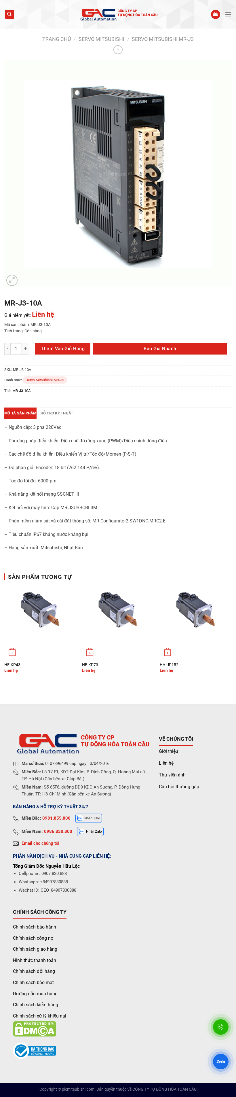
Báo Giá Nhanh (160, 348)
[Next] (231, 635)
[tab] (20, 413)
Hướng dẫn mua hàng (35, 993)
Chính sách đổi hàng (34, 971)
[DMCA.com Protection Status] (34, 1028)
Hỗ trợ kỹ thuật (57, 413)
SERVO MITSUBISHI (101, 39)
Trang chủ (56, 39)
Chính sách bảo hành (34, 927)
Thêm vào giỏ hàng (63, 348)
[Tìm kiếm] (9, 14)
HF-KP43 (12, 664)
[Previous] (4, 635)
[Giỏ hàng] (215, 14)
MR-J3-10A (21, 391)
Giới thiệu (168, 751)
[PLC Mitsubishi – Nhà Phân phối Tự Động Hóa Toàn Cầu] (118, 14)
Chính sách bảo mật (33, 982)
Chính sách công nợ (33, 938)
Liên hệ (166, 763)
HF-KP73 (90, 664)
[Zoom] (12, 280)
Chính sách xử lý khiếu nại (39, 1016)
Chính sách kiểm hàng (35, 1004)
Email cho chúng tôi (40, 843)
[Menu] (228, 14)
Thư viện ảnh (172, 775)
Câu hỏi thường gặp (179, 786)
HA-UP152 (169, 664)
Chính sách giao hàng (35, 949)
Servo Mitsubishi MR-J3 (163, 39)
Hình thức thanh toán (34, 960)
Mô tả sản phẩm (20, 413)
